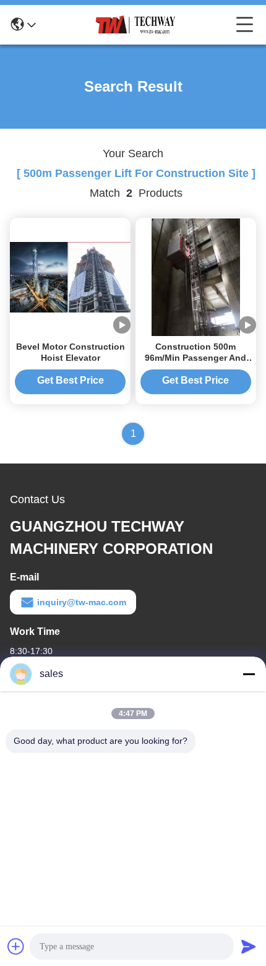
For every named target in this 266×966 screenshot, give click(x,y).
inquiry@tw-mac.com (81, 602)
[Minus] (248, 673)
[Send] (249, 946)
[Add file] (16, 946)
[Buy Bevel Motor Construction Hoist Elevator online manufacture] (70, 277)
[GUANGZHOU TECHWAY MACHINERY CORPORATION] (136, 25)
